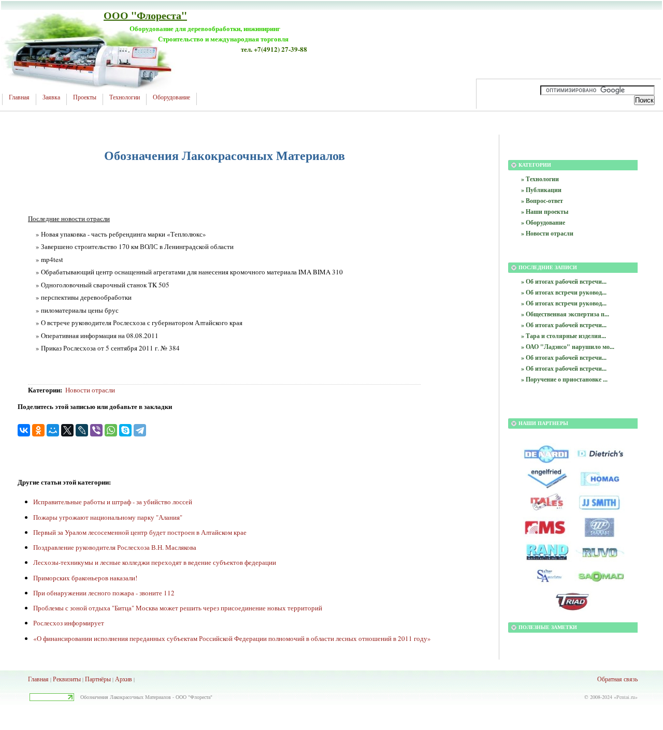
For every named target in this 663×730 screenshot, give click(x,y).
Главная (19, 97)
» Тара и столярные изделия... (563, 335)
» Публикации (541, 189)
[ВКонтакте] (24, 430)
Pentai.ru (625, 696)
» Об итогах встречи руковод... (564, 292)
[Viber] (96, 430)
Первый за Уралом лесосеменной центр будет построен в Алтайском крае (140, 532)
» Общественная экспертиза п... (565, 314)
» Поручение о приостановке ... (564, 379)
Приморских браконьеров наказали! (85, 577)
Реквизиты (67, 679)
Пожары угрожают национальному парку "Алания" (107, 517)
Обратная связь (617, 679)
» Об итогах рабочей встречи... (564, 281)
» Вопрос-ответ (542, 200)
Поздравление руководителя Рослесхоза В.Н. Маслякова (114, 547)
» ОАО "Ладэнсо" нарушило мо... (567, 346)
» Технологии (540, 178)
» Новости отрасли (547, 233)
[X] (67, 430)
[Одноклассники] (38, 430)
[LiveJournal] (82, 430)
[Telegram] (140, 430)
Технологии (124, 97)
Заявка (51, 97)
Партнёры (98, 679)
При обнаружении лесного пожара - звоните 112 (104, 592)
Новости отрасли (90, 390)
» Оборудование (543, 222)
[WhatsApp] (111, 430)
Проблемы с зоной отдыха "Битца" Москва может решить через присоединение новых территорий (177, 607)
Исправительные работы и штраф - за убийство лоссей (112, 501)
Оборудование (171, 97)
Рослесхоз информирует (68, 622)
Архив (123, 679)
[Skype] (125, 430)
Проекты (84, 97)
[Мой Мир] (53, 430)
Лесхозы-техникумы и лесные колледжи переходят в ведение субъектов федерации (154, 562)
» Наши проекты (544, 211)
